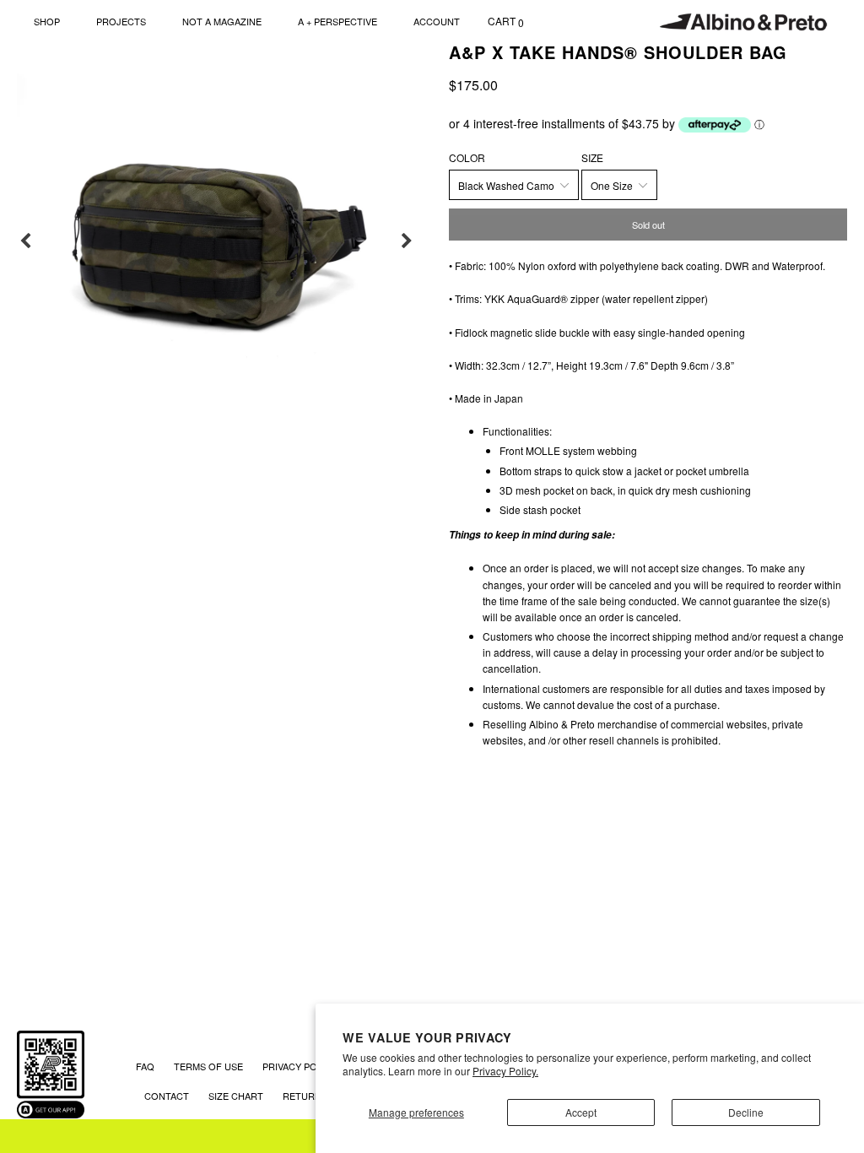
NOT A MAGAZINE (222, 21)
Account (436, 21)
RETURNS (305, 1095)
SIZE (592, 157)
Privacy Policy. (505, 1071)
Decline (746, 1112)
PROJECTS (121, 21)
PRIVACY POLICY (300, 1066)
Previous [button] (25, 241)
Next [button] (406, 241)
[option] (216, 241)
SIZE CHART (235, 1095)
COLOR (467, 157)
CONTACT (166, 1095)
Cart (506, 22)
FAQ (145, 1066)
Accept (581, 1112)
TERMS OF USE (208, 1066)
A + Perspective (337, 21)
